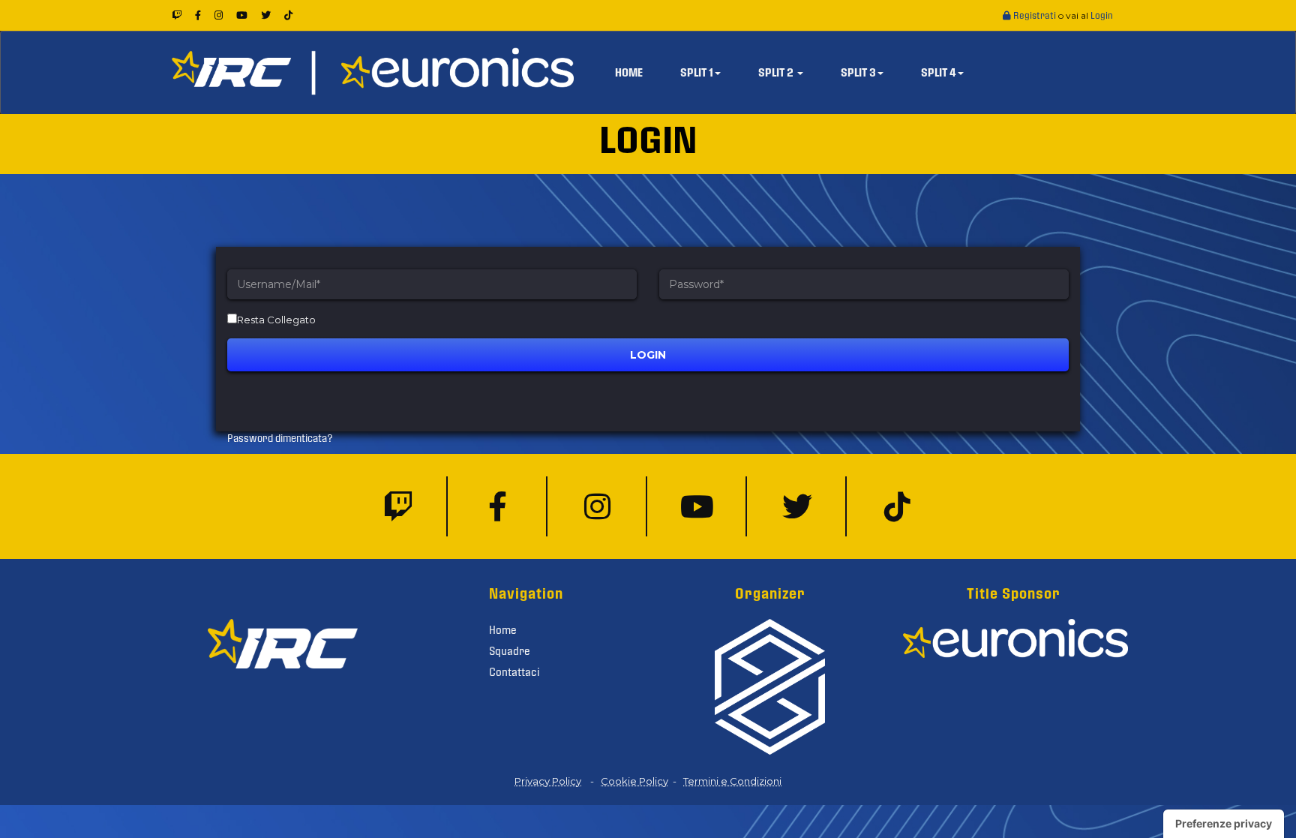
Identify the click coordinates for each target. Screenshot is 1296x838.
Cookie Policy (634, 781)
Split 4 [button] (938, 73)
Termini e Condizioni (732, 781)
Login (1101, 15)
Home (503, 630)
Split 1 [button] (696, 73)
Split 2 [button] (777, 73)
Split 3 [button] (858, 73)
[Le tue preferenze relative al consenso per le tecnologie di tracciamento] (1223, 823)
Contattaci (514, 672)
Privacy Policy (547, 781)
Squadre (509, 651)
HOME (629, 73)
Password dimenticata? (280, 438)
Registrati (1034, 15)
